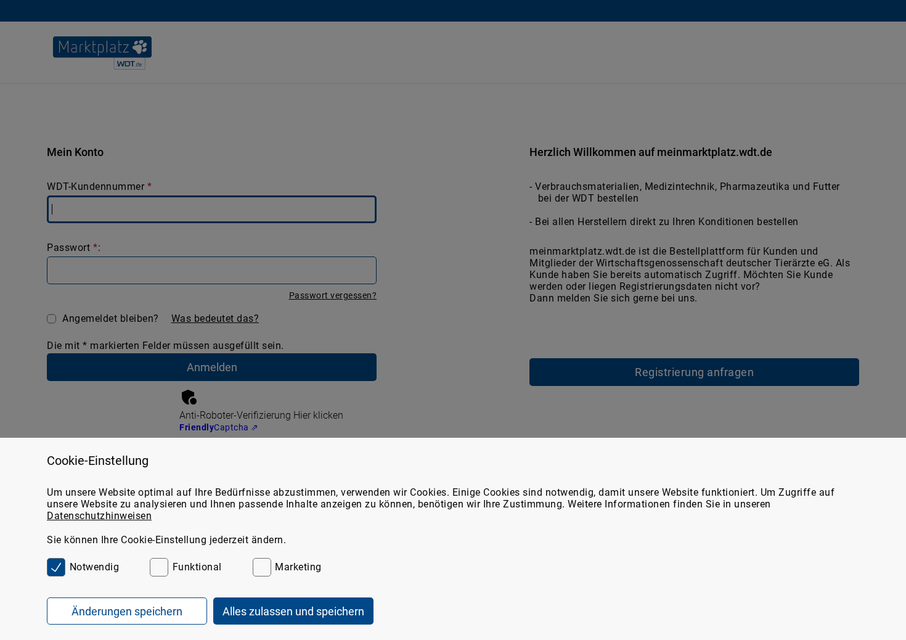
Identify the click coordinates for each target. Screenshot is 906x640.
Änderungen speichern (126, 611)
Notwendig (94, 567)
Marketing (298, 567)
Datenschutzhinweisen (99, 516)
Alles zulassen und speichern (293, 611)
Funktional (197, 567)
